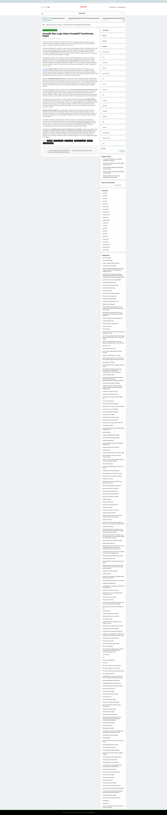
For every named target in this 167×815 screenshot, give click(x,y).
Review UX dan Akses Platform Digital (111, 643)
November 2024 (106, 247)
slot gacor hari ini (106, 138)
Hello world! (118, 185)
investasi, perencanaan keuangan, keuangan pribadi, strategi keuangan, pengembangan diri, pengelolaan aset (113, 387)
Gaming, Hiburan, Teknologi (109, 362)
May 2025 (105, 231)
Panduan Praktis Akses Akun (109, 558)
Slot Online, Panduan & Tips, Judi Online (111, 668)
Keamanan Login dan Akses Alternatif (111, 447)
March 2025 (105, 236)
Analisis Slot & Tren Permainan (109, 265)
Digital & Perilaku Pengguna (109, 304)
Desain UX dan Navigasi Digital (109, 298)
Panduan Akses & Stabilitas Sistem (110, 504)
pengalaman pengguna (80, 140)
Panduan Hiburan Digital (108, 526)
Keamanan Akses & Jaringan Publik (110, 420)
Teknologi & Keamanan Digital (109, 699)
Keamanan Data (68, 140)
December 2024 (106, 244)
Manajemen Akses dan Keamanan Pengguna (112, 476)
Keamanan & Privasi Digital (108, 414)
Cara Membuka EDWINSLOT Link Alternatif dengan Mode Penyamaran (102, 1)
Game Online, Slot (106, 345)
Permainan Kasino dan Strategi (109, 597)
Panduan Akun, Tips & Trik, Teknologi (111, 510)
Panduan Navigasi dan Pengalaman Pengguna (112, 540)
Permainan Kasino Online (108, 599)
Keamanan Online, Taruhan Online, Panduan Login (113, 452)
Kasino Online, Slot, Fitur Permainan (110, 409)
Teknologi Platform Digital (108, 774)
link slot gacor (106, 51)
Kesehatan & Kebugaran (108, 463)
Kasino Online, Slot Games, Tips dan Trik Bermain (113, 406)
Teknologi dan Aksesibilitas (109, 722)
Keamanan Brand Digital (108, 425)
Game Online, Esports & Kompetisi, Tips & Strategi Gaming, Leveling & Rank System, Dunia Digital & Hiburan (113, 337)
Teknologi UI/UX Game (108, 780)
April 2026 (105, 201)
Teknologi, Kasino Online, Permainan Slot (112, 785)
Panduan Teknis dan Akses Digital (110, 571)
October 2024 (105, 250)
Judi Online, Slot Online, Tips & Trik (110, 391)
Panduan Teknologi (107, 573)
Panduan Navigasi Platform (108, 543)
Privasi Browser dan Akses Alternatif (111, 628)
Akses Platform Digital (108, 260)
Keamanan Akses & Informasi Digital (111, 417)
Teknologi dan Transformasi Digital (110, 735)
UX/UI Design (105, 803)
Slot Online (105, 662)
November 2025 (106, 214)
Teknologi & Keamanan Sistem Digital (111, 702)
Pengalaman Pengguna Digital (109, 583)
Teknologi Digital (106, 737)
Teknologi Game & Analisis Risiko (110, 759)
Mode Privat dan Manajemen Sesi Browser (112, 485)
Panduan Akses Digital (107, 507)
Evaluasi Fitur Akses (107, 326)
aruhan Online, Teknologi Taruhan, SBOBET (112, 279)
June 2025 (105, 228)
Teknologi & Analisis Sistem (109, 688)
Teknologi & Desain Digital (108, 691)
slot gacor (105, 100)
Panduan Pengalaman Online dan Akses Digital (113, 555)
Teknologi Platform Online (108, 777)
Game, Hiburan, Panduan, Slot (109, 348)
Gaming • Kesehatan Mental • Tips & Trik (111, 355)
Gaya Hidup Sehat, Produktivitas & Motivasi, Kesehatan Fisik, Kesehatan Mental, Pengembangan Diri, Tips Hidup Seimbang (112, 371)
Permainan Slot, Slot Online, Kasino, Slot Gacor (113, 625)
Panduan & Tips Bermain (108, 502)
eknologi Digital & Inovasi (108, 321)
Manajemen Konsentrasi (108, 478)
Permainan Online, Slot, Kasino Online (111, 616)
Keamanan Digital (106, 432)
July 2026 (105, 193)
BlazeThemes (92, 812)
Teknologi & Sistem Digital (108, 711)
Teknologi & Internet (107, 696)
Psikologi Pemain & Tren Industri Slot (111, 638)
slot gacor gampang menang (109, 660)
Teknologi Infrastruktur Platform (110, 769)
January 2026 (105, 209)
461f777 (45, 38)
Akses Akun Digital (107, 257)
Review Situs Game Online (108, 640)
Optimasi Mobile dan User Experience (111, 493)
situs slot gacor (106, 73)
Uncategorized (106, 800)
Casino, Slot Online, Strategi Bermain (111, 285)
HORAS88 (49, 140)
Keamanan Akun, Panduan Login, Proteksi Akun (113, 422)
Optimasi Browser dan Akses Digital (110, 488)
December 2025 (106, 212)
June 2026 (105, 195)
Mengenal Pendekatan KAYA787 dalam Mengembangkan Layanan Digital (101, 18)
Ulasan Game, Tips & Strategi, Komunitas (111, 797)
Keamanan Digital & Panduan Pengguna (111, 437)
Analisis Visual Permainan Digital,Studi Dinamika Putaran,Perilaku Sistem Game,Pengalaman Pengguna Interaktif (113, 270)
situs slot (105, 89)
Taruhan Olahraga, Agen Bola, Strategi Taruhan (113, 685)
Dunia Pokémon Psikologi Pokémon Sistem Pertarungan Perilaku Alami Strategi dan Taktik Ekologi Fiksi (113, 314)
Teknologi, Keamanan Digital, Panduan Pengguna (113, 788)
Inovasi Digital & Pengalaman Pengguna (111, 383)
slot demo (105, 105)
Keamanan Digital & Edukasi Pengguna (111, 435)
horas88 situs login (48, 70)
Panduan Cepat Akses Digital (109, 512)
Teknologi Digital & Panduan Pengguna (111, 750)
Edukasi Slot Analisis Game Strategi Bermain (112, 318)
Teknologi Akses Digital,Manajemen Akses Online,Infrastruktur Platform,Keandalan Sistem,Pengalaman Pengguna (112, 719)
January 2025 (105, 241)
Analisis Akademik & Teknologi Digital (111, 263)
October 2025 (105, 217)
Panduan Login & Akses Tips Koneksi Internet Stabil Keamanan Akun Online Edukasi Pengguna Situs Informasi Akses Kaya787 (113, 531)
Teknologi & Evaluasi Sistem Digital (110, 694)
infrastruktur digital (58, 140)
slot (103, 57)
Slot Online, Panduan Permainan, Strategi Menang (113, 671)
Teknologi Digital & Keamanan (109, 747)
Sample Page (82, 13)
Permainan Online (106, 610)
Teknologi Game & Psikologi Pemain (111, 762)
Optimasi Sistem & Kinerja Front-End (110, 496)
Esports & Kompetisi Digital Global (110, 323)
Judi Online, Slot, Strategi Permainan (110, 394)
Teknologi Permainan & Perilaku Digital (111, 772)
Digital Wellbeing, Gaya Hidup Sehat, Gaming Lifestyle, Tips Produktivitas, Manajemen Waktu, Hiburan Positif (113, 308)
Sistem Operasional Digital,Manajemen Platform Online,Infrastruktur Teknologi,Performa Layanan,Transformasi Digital (113, 650)
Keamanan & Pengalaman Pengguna (110, 411)
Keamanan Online (106, 450)
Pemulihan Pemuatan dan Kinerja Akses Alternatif (113, 580)
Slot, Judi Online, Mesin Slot (109, 673)
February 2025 (106, 239)
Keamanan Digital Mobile (108, 440)
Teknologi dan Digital (107, 725)
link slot (104, 68)
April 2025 (105, 233)
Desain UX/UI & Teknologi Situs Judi (110, 301)
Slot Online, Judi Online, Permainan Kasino (112, 665)
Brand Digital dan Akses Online (109, 282)
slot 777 (104, 84)
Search (103, 148)
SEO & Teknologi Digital (108, 646)
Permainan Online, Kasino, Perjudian (110, 613)
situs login (89, 140)
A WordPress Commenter (108, 185)
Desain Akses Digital (107, 290)
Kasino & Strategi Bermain (108, 401)
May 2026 (105, 198)
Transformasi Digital (48, 143)
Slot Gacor (105, 62)
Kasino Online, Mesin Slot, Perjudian (110, 403)
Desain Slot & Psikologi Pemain (109, 296)
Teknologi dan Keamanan (108, 728)
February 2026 (106, 206)
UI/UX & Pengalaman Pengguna (109, 795)
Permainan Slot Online (107, 619)
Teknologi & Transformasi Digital (50, 30)
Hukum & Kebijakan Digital (108, 374)
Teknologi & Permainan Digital (109, 709)
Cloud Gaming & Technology (109, 288)
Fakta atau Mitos (106, 329)
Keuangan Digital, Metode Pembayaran (111, 470)
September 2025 (106, 220)
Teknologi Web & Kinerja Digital (109, 782)
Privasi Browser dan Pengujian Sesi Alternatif (112, 631)
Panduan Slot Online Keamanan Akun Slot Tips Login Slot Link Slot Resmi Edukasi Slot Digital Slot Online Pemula (113, 567)
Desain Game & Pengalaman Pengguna (111, 293)
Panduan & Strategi (107, 499)
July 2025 (105, 225)
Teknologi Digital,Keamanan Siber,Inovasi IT (112, 757)
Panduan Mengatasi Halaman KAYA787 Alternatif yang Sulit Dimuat (64, 18)
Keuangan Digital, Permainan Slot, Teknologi (112, 473)
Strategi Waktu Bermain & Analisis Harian (112, 683)
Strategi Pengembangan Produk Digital (111, 680)
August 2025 (105, 222)
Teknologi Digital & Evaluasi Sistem (110, 744)
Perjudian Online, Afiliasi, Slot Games (111, 590)
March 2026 (105, 204)
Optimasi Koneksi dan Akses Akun (110, 491)
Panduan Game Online (107, 519)
